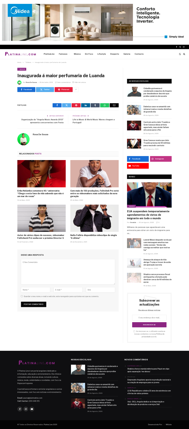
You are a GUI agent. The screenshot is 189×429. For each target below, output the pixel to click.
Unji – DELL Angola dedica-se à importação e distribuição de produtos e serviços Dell (145, 403)
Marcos (130, 388)
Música (77, 54)
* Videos (21, 69)
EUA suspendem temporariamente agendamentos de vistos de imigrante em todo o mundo (148, 215)
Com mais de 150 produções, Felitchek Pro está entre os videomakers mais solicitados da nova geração (94, 194)
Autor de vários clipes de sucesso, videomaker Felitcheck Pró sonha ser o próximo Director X (40, 236)
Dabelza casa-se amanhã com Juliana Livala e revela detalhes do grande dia (157, 109)
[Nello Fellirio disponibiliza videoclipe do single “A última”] (94, 218)
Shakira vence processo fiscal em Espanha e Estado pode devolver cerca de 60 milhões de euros (157, 278)
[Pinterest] (8, 124)
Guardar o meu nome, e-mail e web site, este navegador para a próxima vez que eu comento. (61, 296)
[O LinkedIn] (8, 117)
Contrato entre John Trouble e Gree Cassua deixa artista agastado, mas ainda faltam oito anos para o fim (156, 126)
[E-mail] (8, 131)
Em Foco (89, 54)
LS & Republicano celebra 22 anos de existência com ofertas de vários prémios (149, 392)
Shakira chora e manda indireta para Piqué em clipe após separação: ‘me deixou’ (148, 370)
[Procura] (184, 54)
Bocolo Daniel (133, 398)
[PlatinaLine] (20, 54)
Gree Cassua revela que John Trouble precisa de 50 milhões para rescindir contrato (156, 143)
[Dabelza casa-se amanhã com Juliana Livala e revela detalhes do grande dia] (134, 110)
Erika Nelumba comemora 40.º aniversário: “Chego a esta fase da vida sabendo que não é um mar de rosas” (40, 194)
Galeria (126, 54)
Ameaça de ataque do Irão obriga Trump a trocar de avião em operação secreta (157, 262)
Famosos (63, 54)
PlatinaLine (49, 54)
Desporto (114, 54)
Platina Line (48, 425)
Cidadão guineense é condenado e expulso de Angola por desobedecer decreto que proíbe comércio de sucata (157, 92)
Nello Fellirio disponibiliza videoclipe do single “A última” (93, 236)
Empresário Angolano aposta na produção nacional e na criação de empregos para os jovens (149, 381)
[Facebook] (8, 104)
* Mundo (131, 206)
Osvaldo (133, 222)
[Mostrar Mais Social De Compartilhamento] (75, 89)
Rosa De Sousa (31, 82)
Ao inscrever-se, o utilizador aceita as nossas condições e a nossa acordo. (149, 334)
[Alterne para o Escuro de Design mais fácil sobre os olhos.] (180, 54)
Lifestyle (101, 54)
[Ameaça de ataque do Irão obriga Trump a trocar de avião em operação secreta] (134, 263)
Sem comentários (64, 82)
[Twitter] (8, 111)
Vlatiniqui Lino (133, 366)
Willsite (169, 425)
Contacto (139, 54)
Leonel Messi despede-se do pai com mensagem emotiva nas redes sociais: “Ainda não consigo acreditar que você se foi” (157, 245)
